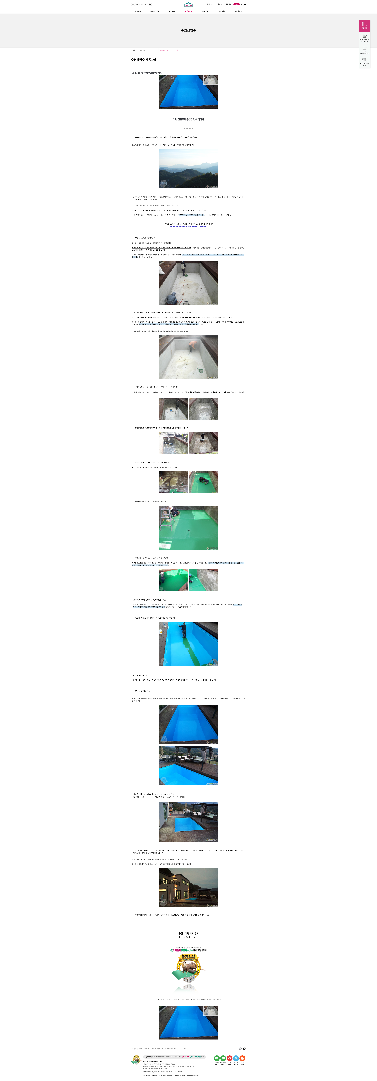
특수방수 (205, 11)
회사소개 (210, 4)
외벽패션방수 (154, 11)
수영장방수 (188, 11)
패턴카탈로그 (239, 11)
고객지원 (219, 4)
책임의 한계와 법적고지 (172, 1049)
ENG (236, 4)
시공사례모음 (164, 50)
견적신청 (228, 4)
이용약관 (133, 1049)
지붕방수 (172, 11)
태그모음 (183, 1049)
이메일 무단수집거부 (157, 1049)
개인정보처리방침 (144, 1049)
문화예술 (222, 11)
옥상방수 (138, 11)
